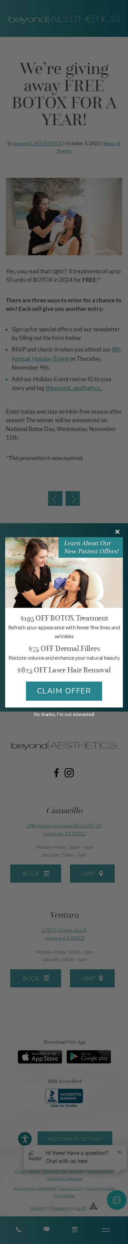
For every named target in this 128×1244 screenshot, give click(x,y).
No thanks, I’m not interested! (64, 714)
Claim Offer (64, 691)
